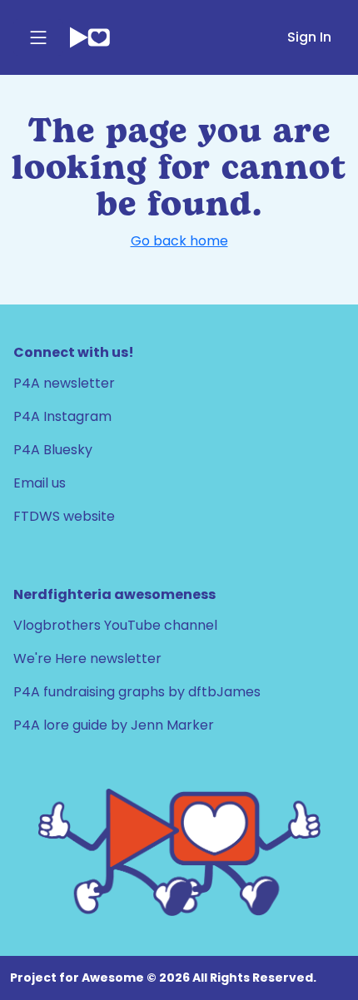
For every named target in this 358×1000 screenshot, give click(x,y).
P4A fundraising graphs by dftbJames (137, 691)
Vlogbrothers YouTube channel (115, 625)
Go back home (179, 240)
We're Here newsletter (87, 658)
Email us (39, 483)
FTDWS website (64, 516)
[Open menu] (38, 37)
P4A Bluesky (52, 449)
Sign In (309, 37)
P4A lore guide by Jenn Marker (113, 725)
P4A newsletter (64, 383)
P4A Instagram (62, 416)
